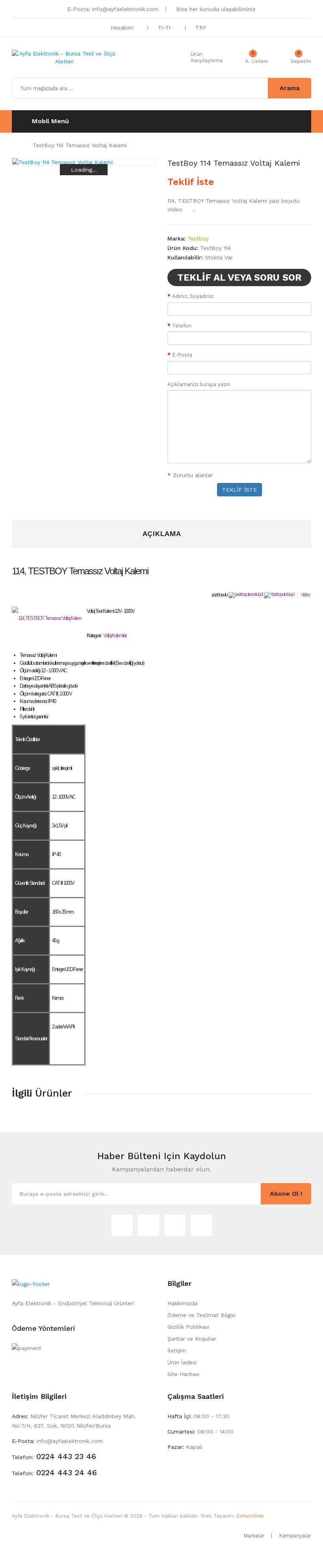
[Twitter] (122, 1225)
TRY (201, 27)
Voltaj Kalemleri (114, 635)
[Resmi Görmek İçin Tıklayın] (47, 619)
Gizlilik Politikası (188, 1327)
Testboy (198, 238)
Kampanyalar (295, 1536)
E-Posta (182, 355)
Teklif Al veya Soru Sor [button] (239, 277)
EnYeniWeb (250, 1516)
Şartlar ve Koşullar (191, 1338)
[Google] (148, 1225)
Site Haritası (183, 1374)
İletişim (176, 1350)
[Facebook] (175, 1225)
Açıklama (162, 533)
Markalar (253, 1536)
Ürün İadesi (182, 1362)
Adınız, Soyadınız (192, 296)
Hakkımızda (182, 1303)
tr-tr (165, 27)
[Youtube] (201, 1225)
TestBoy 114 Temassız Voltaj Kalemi (80, 145)
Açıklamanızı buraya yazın (198, 384)
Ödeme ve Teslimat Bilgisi (201, 1315)
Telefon (181, 326)
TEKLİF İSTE (239, 489)
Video (305, 594)
